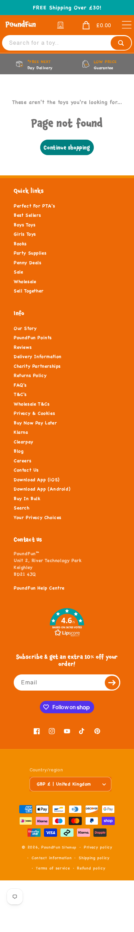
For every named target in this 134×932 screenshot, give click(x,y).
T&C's (20, 394)
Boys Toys (24, 225)
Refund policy (91, 868)
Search (22, 508)
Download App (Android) (42, 489)
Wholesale (25, 281)
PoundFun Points (33, 337)
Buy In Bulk (27, 498)
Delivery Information (38, 356)
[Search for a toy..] (121, 43)
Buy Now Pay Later (35, 423)
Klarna (21, 432)
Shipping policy (94, 857)
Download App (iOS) (37, 480)
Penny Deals (28, 262)
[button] (92, 25)
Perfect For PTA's (34, 206)
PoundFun (50, 847)
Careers (22, 461)
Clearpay (23, 442)
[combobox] (67, 43)
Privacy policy (98, 847)
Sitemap (69, 847)
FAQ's (20, 385)
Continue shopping (67, 147)
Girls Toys (25, 234)
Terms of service (53, 868)
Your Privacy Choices (38, 517)
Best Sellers (27, 215)
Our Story (25, 328)
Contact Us (26, 470)
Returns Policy (30, 375)
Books (20, 244)
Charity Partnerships (37, 366)
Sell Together (29, 291)
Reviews (23, 347)
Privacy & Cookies (34, 413)
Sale (18, 272)
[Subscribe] (112, 682)
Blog (18, 451)
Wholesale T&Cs (31, 404)
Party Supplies (30, 253)
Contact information (51, 857)
